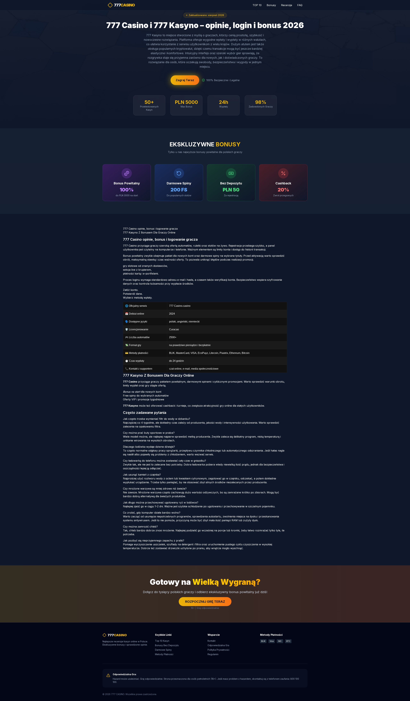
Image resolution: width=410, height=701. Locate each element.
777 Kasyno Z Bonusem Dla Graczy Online (149, 232)
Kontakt (211, 640)
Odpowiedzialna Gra (218, 645)
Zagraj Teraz (185, 80)
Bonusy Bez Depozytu (167, 645)
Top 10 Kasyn (162, 640)
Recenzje (286, 5)
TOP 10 (257, 5)
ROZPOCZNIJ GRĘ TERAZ (205, 602)
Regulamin (213, 654)
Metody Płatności (164, 654)
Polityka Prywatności (218, 649)
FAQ (299, 5)
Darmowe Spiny (163, 649)
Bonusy (271, 5)
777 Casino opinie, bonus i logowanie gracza (150, 228)
